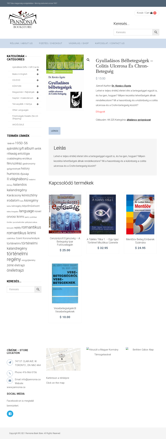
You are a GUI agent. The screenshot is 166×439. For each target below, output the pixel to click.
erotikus (27, 158)
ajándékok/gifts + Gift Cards (25, 67)
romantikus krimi (21, 233)
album (29, 148)
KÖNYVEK (16, 86)
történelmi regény (17, 256)
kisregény (31, 200)
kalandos (20, 184)
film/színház (14, 163)
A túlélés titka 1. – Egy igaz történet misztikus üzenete (103, 241)
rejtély (17, 227)
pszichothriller (18, 222)
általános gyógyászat (139, 119)
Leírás (54, 131)
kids (22, 201)
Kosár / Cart (143, 12)
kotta (9, 206)
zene (10, 265)
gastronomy (29, 163)
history (25, 168)
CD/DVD (16, 80)
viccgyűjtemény (28, 260)
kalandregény (17, 190)
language (26, 211)
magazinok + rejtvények (23, 92)
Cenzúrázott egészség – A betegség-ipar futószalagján (65, 241)
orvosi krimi (15, 217)
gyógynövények (13, 169)
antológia (24, 153)
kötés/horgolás (12, 212)
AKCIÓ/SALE (18, 124)
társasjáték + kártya (22, 104)
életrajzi (19, 265)
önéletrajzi (15, 270)
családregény (14, 158)
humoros (13, 174)
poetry (27, 217)
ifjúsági (24, 173)
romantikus (31, 227)
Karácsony (14, 195)
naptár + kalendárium (22, 98)
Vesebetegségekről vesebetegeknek (65, 310)
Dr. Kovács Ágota (121, 85)
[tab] (54, 131)
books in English (19, 74)
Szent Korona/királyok (28, 238)
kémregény (17, 206)
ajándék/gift (15, 148)
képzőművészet (31, 205)
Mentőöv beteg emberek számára (140, 241)
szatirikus (11, 238)
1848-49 (10, 143)
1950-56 (21, 143)
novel (38, 211)
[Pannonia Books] (23, 19)
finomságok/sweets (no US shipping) (25, 117)
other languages (20, 110)
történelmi (14, 243)
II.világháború (17, 179)
